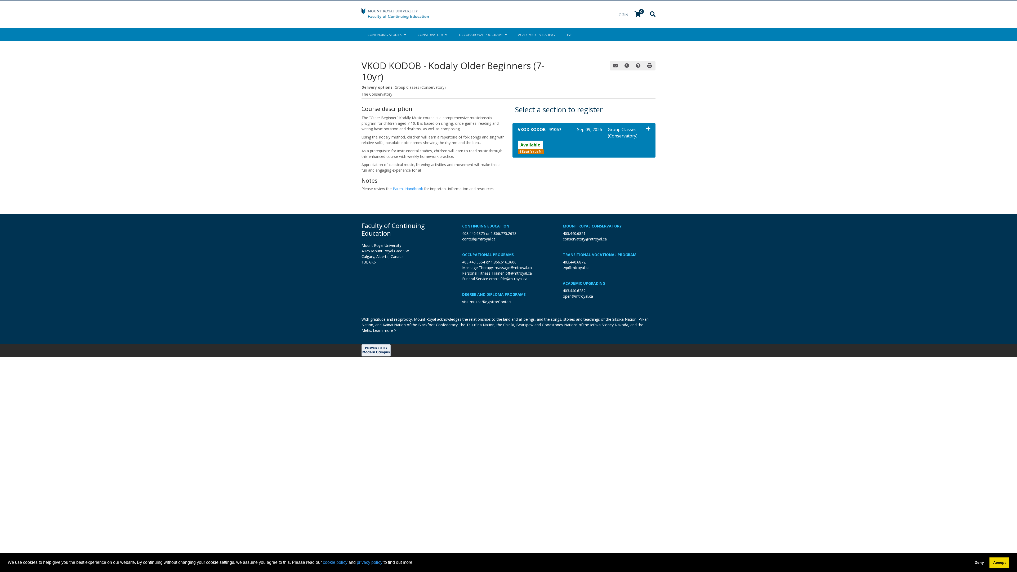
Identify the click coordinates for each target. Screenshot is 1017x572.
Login (623, 14)
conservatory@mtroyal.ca (585, 239)
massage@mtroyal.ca (513, 267)
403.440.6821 (574, 233)
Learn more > (384, 330)
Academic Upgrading (584, 283)
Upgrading (536, 34)
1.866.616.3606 (503, 262)
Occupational (481, 34)
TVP (570, 34)
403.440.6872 (574, 262)
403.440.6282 (574, 290)
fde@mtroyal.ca (513, 278)
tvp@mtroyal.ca (576, 267)
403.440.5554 (473, 262)
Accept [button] (999, 562)
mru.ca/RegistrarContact (491, 301)
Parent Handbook (408, 188)
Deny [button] (979, 562)
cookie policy (335, 562)
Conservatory (431, 34)
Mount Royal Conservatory (592, 226)
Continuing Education (485, 226)
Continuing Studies (386, 34)
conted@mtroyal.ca (479, 239)
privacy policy (369, 562)
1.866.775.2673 (503, 233)
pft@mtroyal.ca (519, 273)
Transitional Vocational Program (599, 254)
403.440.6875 (473, 233)
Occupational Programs (488, 254)
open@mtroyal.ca (578, 296)
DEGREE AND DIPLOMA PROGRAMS (494, 294)
